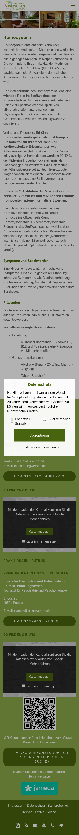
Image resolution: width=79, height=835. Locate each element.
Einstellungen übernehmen (40, 447)
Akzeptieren (39, 435)
